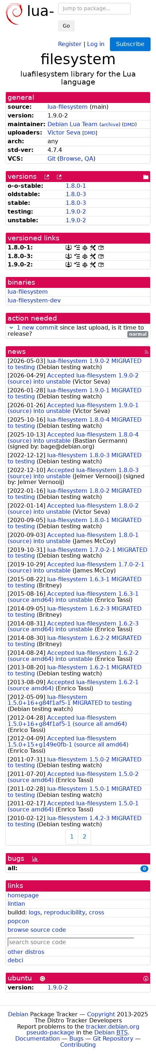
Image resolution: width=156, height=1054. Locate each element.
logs (34, 912)
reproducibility (64, 912)
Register (70, 43)
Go (66, 26)
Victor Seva (64, 132)
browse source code (37, 929)
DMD (129, 124)
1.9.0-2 (76, 211)
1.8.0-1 (76, 185)
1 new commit (37, 327)
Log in (95, 43)
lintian (16, 903)
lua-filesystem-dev (34, 300)
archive (110, 124)
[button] (11, 327)
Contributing (78, 1044)
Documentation (37, 1038)
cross (96, 912)
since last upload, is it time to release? (77, 331)
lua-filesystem (68, 106)
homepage (23, 895)
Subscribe (130, 44)
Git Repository (113, 1038)
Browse (70, 158)
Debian (18, 1014)
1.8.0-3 (76, 194)
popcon (18, 921)
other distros (26, 951)
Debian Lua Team (73, 124)
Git (52, 158)
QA (89, 158)
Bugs (76, 1038)
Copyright (101, 1014)
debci (15, 960)
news (17, 351)
